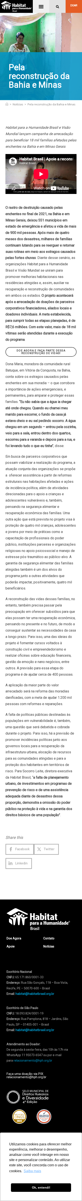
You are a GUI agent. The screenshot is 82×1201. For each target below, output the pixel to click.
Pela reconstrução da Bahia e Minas (51, 104)
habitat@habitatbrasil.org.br (35, 1030)
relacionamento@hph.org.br (33, 1060)
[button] (41, 6)
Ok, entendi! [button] (41, 1187)
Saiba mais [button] (32, 1171)
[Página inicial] (6, 104)
